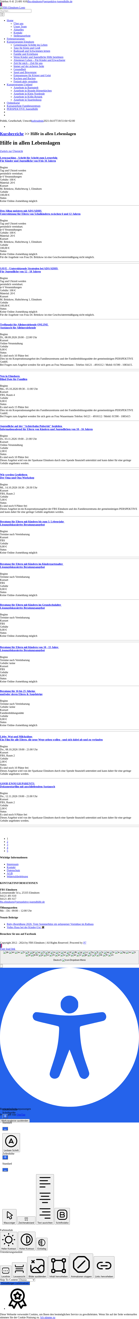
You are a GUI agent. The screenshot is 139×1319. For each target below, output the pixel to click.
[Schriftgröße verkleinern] (5, 1128)
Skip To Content (9, 1279)
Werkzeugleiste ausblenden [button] (14, 1120)
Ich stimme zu (47, 1317)
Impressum (12, 864)
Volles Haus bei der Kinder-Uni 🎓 (26, 927)
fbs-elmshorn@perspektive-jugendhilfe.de (50, 1)
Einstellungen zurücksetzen (14, 1283)
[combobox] (69, 957)
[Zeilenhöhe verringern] (5, 1170)
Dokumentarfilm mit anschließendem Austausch (27, 785)
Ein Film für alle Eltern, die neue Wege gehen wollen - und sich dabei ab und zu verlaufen (51, 738)
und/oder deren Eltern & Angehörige (21, 693)
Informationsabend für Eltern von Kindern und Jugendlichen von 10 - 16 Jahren (46, 428)
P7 (84, 942)
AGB (10, 873)
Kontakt (11, 867)
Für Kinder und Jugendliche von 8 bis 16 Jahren (29, 159)
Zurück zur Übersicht (11, 151)
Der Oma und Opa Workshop (17, 476)
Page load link (7, 948)
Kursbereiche (12, 134)
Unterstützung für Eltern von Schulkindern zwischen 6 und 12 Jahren (40, 212)
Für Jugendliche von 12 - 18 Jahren (29, 270)
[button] (1, 966)
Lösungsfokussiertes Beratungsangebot (32, 523)
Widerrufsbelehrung (17, 876)
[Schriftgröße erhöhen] (5, 1116)
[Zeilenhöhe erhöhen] (5, 1157)
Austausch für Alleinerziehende (24, 326)
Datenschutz (13, 870)
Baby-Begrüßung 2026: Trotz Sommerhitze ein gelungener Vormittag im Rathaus (50, 924)
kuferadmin (37, 120)
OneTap (21, 1114)
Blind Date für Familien (13, 378)
